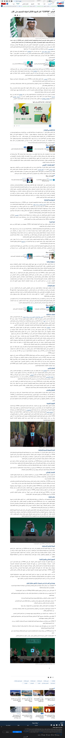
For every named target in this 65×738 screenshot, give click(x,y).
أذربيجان (18, 97)
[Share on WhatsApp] (20, 15)
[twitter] (56, 725)
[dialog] (32, 732)
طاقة (18, 725)
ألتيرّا (44, 321)
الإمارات (45, 79)
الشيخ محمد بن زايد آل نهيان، (29, 317)
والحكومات (28, 410)
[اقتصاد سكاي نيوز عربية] (58, 3)
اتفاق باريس (50, 49)
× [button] (1, 726)
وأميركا (48, 412)
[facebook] (51, 725)
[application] (32, 126)
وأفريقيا (51, 412)
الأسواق (32, 4)
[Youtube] (4, 1)
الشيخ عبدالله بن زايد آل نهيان (39, 204)
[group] (15, 126)
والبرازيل (14, 97)
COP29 (47, 99)
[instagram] (59, 725)
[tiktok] (62, 725)
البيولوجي (32, 375)
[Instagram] (9, 1)
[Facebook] (2, 1)
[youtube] (54, 725)
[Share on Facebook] (17, 15)
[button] (17, 1)
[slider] (34, 125)
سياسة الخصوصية (58, 733)
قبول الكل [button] (17, 731)
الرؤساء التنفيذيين (49, 377)
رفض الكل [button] (7, 731)
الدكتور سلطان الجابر (46, 51)
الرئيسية (49, 4)
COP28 (29, 51)
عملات (38, 6)
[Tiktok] (11, 1)
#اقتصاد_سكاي (61, 6)
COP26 (20, 94)
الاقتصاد (16, 215)
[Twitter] (7, 1)
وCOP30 (44, 99)
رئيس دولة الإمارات (39, 317)
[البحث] (7, 4)
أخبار (28, 725)
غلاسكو (53, 97)
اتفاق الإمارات (41, 169)
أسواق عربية (8, 725)
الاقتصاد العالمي (25, 4)
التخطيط (23, 241)
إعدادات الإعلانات (41, 732)
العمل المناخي (52, 169)
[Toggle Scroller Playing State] (1, 6)
